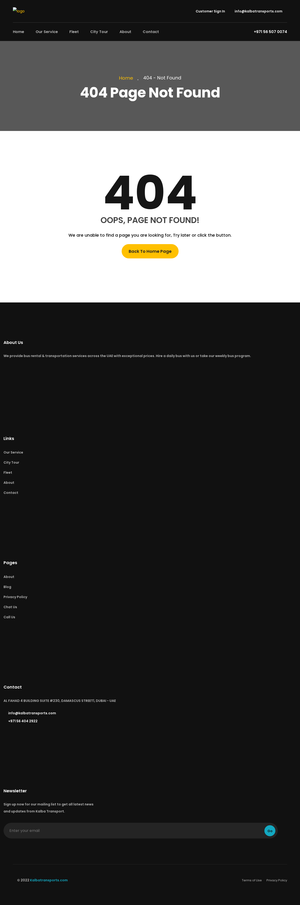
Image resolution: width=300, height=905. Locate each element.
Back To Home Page (150, 251)
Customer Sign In (210, 11)
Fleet (74, 31)
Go (270, 830)
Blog (7, 587)
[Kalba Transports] (19, 11)
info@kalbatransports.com (258, 11)
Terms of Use (252, 880)
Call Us (9, 617)
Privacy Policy (15, 597)
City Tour (99, 31)
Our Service (47, 31)
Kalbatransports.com (49, 880)
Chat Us (10, 607)
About (125, 31)
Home (18, 31)
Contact (151, 31)
